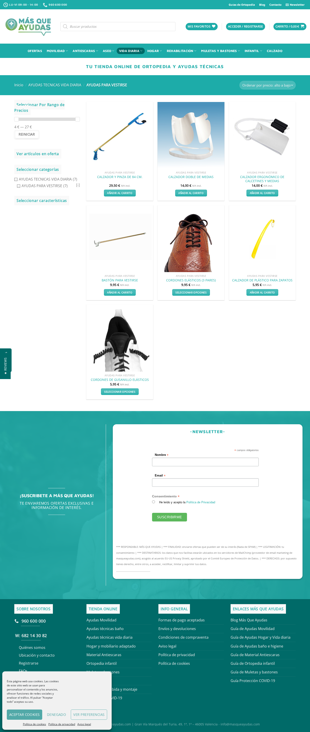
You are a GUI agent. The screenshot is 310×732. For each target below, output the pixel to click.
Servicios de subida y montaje (111, 689)
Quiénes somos (32, 647)
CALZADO (274, 51)
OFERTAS (35, 51)
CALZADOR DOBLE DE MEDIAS (191, 177)
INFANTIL (252, 51)
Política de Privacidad (201, 502)
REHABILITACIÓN (180, 51)
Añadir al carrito (119, 193)
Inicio (18, 84)
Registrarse (28, 663)
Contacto (275, 4)
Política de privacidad (61, 724)
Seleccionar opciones (191, 292)
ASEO (107, 51)
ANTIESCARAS (84, 51)
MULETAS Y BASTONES (219, 51)
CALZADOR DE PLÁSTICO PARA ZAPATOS (262, 280)
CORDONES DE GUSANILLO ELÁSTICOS (120, 380)
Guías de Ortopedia (242, 4)
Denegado (56, 714)
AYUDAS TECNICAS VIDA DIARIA (54, 84)
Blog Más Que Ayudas (249, 620)
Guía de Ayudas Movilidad (253, 628)
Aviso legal (84, 724)
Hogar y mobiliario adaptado (111, 646)
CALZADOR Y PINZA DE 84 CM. (120, 177)
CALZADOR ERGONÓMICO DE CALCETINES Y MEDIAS (262, 179)
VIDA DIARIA (129, 51)
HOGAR (153, 51)
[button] (5, 366)
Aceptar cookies (24, 714)
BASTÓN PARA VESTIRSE (120, 280)
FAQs (23, 670)
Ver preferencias (88, 714)
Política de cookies (34, 724)
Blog (262, 4)
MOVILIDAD (56, 51)
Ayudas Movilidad (101, 620)
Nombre (162, 455)
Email (160, 475)
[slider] (16, 119)
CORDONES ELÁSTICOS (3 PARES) (191, 280)
